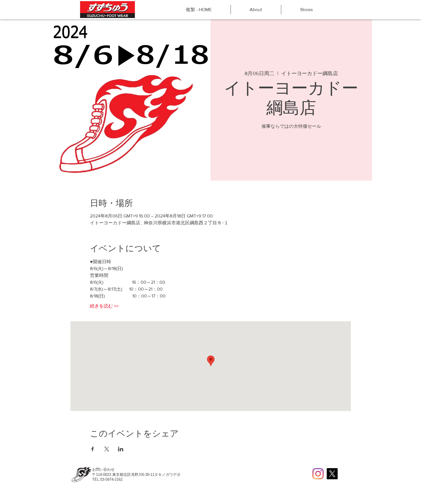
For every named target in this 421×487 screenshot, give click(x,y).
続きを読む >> (104, 306)
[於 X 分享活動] (106, 449)
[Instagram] (318, 473)
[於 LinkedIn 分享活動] (120, 449)
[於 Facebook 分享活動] (92, 449)
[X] (332, 473)
